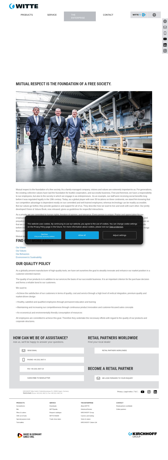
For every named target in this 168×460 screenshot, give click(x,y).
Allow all (82, 235)
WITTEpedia (53, 409)
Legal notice (128, 392)
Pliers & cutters (21, 412)
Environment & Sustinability (29, 257)
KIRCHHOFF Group (87, 412)
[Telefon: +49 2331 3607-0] (165, 33)
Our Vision (21, 247)
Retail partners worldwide (114, 350)
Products (20, 403)
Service (52, 403)
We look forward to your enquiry (117, 378)
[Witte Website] (84, 6)
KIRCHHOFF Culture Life (89, 422)
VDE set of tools (21, 416)
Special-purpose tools (23, 419)
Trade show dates (55, 419)
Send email (32, 350)
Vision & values (86, 419)
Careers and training (87, 416)
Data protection (116, 227)
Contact (119, 403)
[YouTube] (165, 39)
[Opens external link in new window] (142, 392)
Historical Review (86, 409)
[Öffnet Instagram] (149, 392)
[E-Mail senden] (165, 27)
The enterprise (87, 403)
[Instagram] (165, 51)
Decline (44, 235)
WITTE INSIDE (54, 416)
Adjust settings (119, 235)
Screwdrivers (20, 406)
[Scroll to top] (163, 455)
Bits (17, 409)
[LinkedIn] (165, 45)
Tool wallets (20, 422)
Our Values (21, 251)
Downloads (53, 406)
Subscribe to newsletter (38, 378)
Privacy (120, 392)
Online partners (121, 409)
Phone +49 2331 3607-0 (36, 360)
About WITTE (85, 406)
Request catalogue (55, 412)
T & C (136, 392)
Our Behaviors (22, 254)
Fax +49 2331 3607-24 (35, 369)
